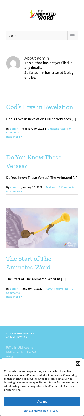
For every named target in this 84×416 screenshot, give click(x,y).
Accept (42, 401)
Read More (13, 136)
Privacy (54, 411)
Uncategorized (56, 128)
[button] (78, 363)
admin (14, 128)
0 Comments (66, 187)
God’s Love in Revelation (39, 107)
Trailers (50, 187)
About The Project (57, 288)
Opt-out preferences (36, 411)
